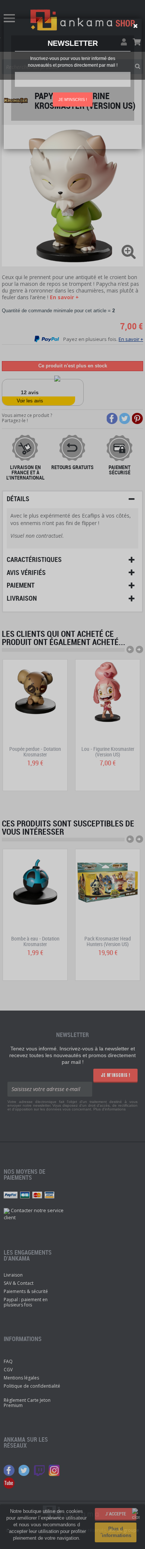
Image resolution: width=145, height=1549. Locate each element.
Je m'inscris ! (72, 99)
